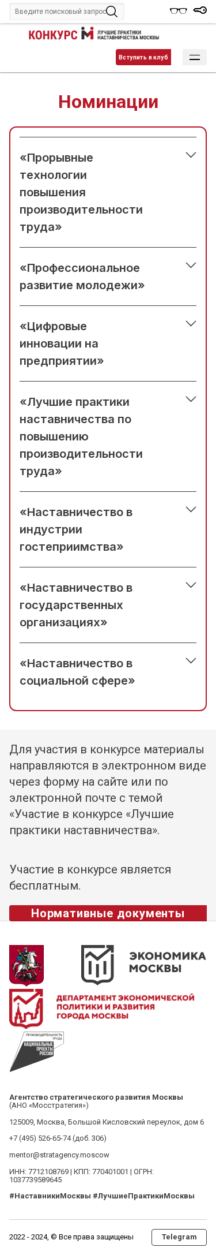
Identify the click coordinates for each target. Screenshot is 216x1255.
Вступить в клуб (143, 57)
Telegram (179, 1236)
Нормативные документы (108, 913)
